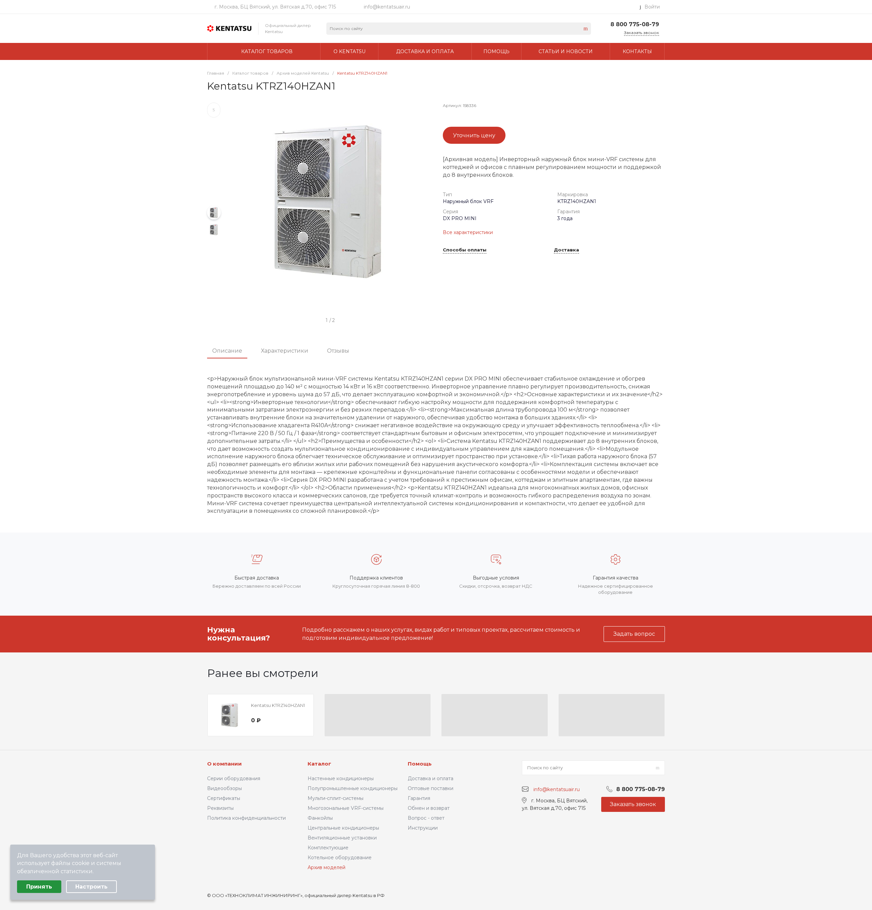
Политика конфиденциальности (246, 818)
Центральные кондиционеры (343, 828)
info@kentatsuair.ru (387, 7)
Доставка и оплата (430, 778)
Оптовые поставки (430, 788)
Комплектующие (328, 848)
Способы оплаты (464, 250)
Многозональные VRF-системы (346, 808)
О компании (224, 763)
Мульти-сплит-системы (335, 798)
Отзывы (338, 351)
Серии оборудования (233, 778)
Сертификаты (223, 798)
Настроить (91, 886)
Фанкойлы (320, 818)
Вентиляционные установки (342, 838)
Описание (227, 351)
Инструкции (423, 828)
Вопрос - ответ (426, 818)
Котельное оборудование (340, 857)
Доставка (566, 250)
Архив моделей (326, 867)
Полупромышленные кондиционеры (353, 788)
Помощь (420, 763)
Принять (39, 886)
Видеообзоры (224, 788)
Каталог (319, 763)
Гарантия (419, 798)
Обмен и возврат (429, 808)
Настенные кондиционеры (341, 778)
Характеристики (284, 351)
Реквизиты (220, 808)
